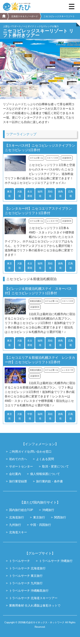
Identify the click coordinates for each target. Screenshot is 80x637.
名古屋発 (29, 193)
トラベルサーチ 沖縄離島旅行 (29, 590)
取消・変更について (55, 466)
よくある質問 (45, 459)
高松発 (50, 193)
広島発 (70, 193)
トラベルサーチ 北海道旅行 (27, 568)
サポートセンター (21, 466)
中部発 (29, 416)
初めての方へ (18, 459)
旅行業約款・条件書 (49, 481)
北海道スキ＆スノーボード (24, 16)
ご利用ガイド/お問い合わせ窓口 (30, 451)
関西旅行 (60, 517)
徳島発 (60, 193)
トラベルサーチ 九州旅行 (26, 583)
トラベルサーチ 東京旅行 (26, 575)
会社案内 (15, 473)
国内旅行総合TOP (21, 510)
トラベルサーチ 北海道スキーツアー (33, 598)
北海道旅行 (16, 517)
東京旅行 (39, 517)
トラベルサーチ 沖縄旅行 (56, 560)
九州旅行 (15, 524)
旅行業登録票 (18, 481)
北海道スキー (18, 532)
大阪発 (19, 193)
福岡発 (40, 193)
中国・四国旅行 (40, 524)
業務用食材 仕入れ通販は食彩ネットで (34, 605)
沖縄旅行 (48, 510)
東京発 (9, 193)
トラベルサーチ (19, 560)
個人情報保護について (45, 473)
